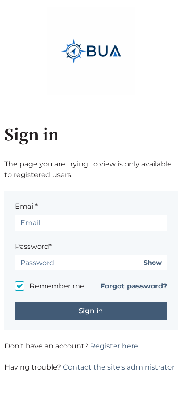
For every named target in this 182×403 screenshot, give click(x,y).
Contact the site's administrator (118, 367)
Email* (26, 206)
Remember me (57, 286)
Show (153, 262)
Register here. (115, 346)
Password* (33, 246)
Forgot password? (133, 286)
